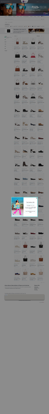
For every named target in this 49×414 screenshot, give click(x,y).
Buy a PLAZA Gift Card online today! (30, 212)
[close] (36, 198)
